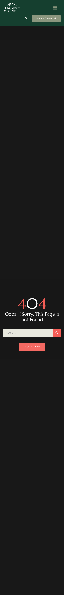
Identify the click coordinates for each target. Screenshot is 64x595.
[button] (55, 8)
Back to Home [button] (32, 346)
